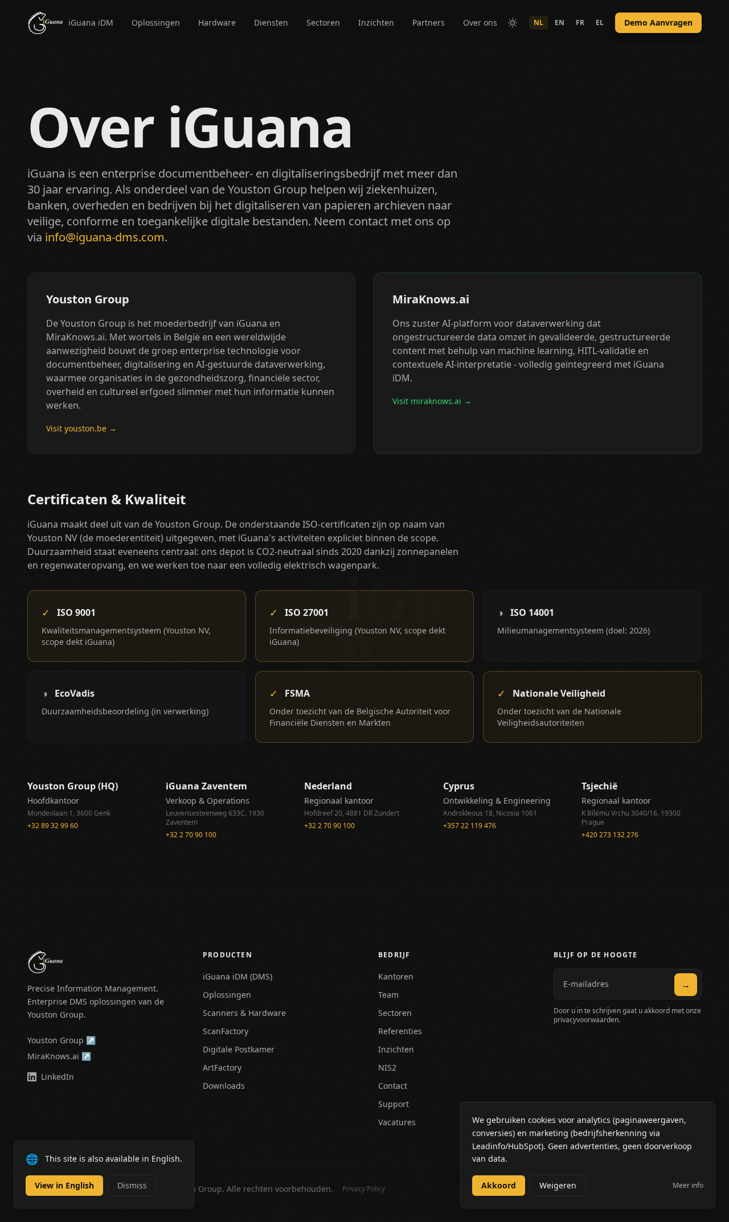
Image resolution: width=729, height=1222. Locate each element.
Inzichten (376, 22)
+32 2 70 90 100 (191, 835)
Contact (392, 1085)
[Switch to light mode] (512, 22)
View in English (64, 1185)
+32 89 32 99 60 (52, 825)
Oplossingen (156, 22)
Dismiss (132, 1185)
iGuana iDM (90, 22)
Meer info (688, 1185)
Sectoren (323, 22)
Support (393, 1103)
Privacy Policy (363, 1189)
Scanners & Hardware (244, 1012)
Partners (428, 22)
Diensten (271, 22)
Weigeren (557, 1185)
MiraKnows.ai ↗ (59, 1056)
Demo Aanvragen (658, 22)
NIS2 (387, 1067)
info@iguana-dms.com (105, 237)
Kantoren (395, 976)
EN (559, 22)
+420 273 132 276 (609, 835)
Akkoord (498, 1185)
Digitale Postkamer (239, 1049)
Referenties (400, 1031)
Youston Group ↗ (61, 1040)
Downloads (224, 1085)
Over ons (480, 22)
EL (600, 22)
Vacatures (397, 1122)
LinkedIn (57, 1076)
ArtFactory (222, 1067)
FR (580, 22)
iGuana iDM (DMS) (237, 976)
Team (388, 994)
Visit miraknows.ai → (432, 401)
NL (538, 22)
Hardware (217, 22)
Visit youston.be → (81, 428)
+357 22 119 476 (469, 825)
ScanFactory (225, 1031)
